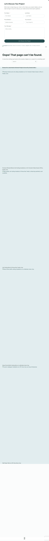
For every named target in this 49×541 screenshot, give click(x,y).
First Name (6, 13)
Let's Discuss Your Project (25, 41)
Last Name (27, 13)
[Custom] (24, 539)
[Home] (24, 537)
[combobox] (23, 61)
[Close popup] (48, 0)
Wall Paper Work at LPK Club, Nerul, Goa (11, 463)
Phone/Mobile (7, 19)
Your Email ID (28, 19)
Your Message (7, 26)
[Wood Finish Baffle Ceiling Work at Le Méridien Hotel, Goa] (24, 316)
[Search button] (35, 61)
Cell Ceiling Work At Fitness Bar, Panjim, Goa (12, 267)
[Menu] (46, 46)
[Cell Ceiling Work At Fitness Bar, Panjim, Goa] (24, 219)
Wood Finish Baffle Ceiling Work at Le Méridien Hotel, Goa (15, 365)
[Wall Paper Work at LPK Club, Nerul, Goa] (24, 414)
